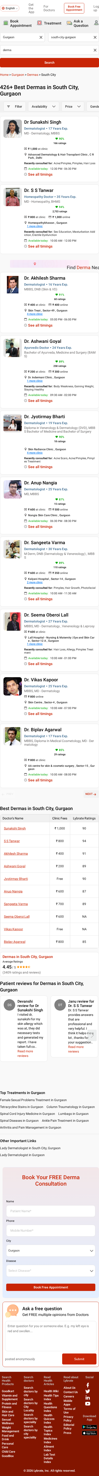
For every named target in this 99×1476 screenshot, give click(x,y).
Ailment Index (49, 1448)
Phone (10, 1220)
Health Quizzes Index (49, 1418)
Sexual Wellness (8, 1421)
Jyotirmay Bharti (16, 879)
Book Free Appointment (74, 8)
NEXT (89, 794)
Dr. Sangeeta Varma (44, 542)
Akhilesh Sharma (16, 853)
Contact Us (71, 1392)
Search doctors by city (31, 1391)
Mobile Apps (68, 1402)
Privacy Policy (68, 1418)
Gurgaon (18, 74)
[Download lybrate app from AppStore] (89, 1434)
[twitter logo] (87, 1393)
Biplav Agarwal (14, 942)
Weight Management (10, 1429)
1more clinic (35, 226)
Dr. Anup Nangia (40, 483)
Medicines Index (50, 1440)
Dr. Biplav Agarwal (42, 729)
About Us (70, 1387)
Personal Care (8, 1445)
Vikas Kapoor (13, 929)
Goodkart (8, 1391)
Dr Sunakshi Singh (42, 122)
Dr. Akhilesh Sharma (44, 278)
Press (67, 1433)
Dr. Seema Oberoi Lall (46, 615)
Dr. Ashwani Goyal (42, 341)
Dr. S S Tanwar (38, 190)
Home (4, 74)
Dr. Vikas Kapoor (41, 679)
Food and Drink (8, 1437)
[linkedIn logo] (87, 1399)
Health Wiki (51, 1391)
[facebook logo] (87, 1387)
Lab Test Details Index (49, 1458)
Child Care (8, 1451)
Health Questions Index (50, 1407)
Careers (69, 1396)
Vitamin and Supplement (9, 1397)
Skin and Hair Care (8, 1413)
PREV (9, 794)
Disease (11, 1261)
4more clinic (35, 314)
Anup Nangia (13, 891)
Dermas (32, 74)
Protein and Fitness (9, 1405)
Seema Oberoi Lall (16, 916)
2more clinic (35, 582)
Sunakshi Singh (15, 828)
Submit (79, 1359)
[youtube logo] (87, 1405)
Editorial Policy (69, 1426)
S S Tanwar (12, 841)
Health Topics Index (48, 1430)
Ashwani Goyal (14, 866)
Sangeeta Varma (16, 904)
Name (10, 1201)
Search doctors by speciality (31, 1418)
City (8, 1240)
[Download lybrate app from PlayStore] (89, 1428)
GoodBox (8, 1456)
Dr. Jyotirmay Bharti (44, 416)
